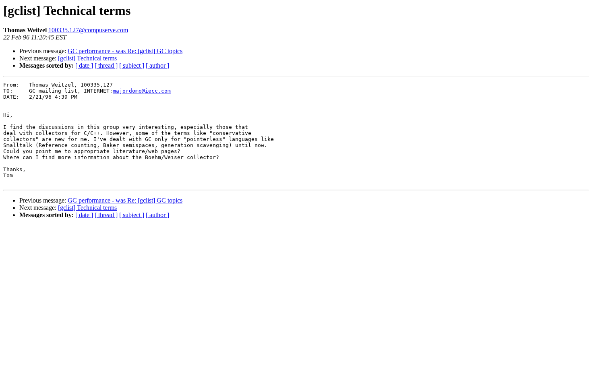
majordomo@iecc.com (142, 91)
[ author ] (157, 65)
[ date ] (84, 65)
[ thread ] (106, 65)
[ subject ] (131, 65)
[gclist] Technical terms (87, 58)
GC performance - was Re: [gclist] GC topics (125, 51)
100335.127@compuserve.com (88, 30)
